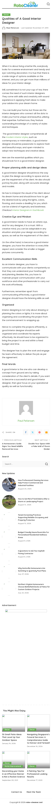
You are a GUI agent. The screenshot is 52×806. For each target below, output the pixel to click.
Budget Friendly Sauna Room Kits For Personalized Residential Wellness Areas (33, 534)
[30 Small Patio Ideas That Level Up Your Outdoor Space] (13, 723)
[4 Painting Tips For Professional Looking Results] (38, 759)
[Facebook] (25, 432)
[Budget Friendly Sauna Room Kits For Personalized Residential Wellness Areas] (9, 537)
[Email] (46, 432)
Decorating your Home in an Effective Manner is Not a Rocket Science (13, 774)
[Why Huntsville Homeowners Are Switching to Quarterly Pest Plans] (9, 571)
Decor (6, 15)
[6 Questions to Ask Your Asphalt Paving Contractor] (9, 554)
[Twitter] (32, 432)
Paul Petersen (12, 28)
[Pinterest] (39, 432)
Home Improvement (13, 766)
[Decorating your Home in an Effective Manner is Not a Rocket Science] (13, 759)
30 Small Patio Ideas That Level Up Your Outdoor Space (11, 737)
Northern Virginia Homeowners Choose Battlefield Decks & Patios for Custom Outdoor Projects (34, 586)
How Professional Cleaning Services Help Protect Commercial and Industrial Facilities (33, 482)
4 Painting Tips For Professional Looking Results (37, 774)
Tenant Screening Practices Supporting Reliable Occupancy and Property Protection (33, 517)
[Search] (48, 4)
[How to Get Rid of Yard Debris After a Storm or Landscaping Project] (9, 502)
